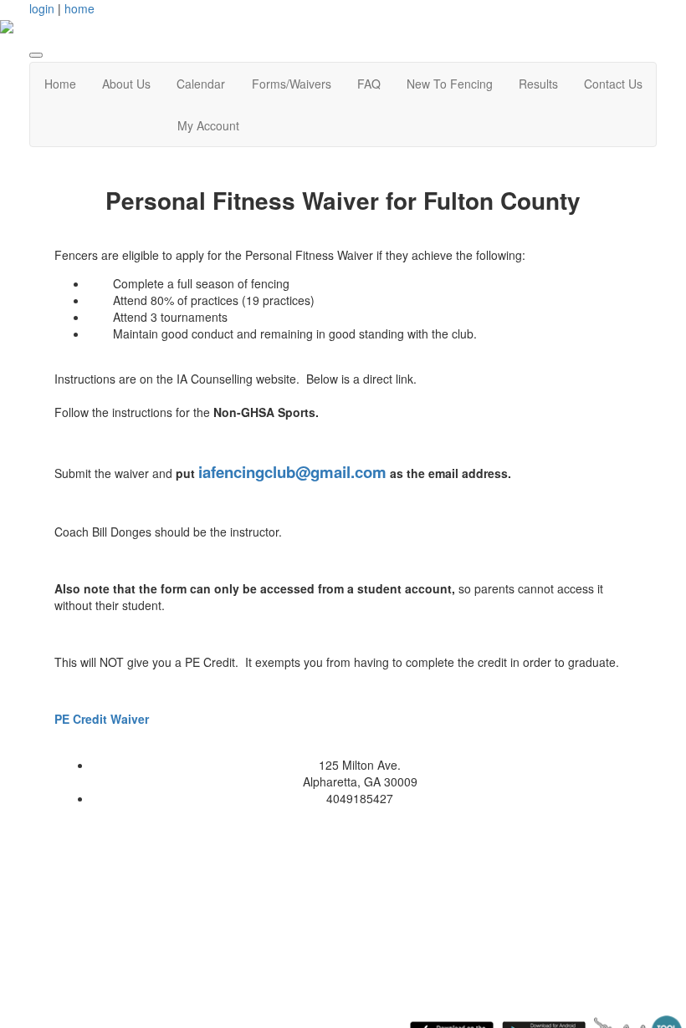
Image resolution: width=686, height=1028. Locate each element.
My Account (208, 125)
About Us (126, 83)
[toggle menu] (36, 55)
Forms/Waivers (291, 83)
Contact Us (613, 83)
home (79, 8)
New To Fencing (450, 83)
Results (538, 83)
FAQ (369, 83)
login (41, 8)
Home (60, 83)
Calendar (201, 83)
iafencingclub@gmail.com (292, 472)
